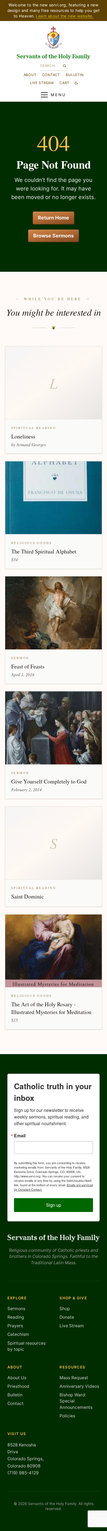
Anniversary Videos (79, 1386)
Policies (67, 1415)
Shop (65, 1308)
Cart (64, 83)
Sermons (16, 1308)
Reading (15, 1317)
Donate (67, 1317)
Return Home (53, 218)
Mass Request (74, 1377)
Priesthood (18, 1386)
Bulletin (74, 75)
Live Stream (72, 1325)
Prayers (15, 1325)
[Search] (64, 66)
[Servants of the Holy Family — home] (53, 57)
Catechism (18, 1334)
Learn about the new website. (64, 16)
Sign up (53, 1205)
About (30, 75)
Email (20, 1135)
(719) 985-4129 (23, 1472)
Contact (51, 75)
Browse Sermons (53, 236)
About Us (16, 1377)
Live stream (42, 83)
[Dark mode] (76, 83)
